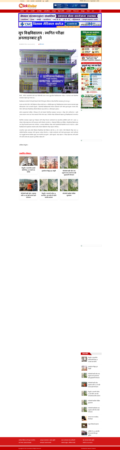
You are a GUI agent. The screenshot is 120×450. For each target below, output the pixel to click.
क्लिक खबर (41, 44)
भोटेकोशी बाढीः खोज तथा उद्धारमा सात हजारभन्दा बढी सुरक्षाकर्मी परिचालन (69, 173)
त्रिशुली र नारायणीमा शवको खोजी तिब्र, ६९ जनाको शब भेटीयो (28, 170)
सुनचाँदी (47, 1)
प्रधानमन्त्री (32, 1)
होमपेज (22, 11)
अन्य (93, 11)
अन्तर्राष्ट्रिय (39, 11)
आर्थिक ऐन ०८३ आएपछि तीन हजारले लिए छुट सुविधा (93, 433)
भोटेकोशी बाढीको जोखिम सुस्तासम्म (69, 194)
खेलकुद (83, 11)
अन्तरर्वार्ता (68, 11)
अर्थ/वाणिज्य (47, 11)
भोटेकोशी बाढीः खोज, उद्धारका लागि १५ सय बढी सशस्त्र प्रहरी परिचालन (28, 195)
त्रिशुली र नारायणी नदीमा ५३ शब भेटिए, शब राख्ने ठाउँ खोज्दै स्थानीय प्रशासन (48, 195)
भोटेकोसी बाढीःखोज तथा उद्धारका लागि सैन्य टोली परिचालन (94, 410)
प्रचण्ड (28, 1)
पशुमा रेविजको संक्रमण (93, 424)
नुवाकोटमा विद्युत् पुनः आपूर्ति (49, 171)
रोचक (88, 11)
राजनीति (33, 11)
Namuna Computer (92, 448)
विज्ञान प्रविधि (61, 11)
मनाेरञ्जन (54, 11)
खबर (27, 11)
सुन (43, 1)
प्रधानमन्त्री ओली (38, 1)
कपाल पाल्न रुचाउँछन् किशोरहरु (93, 418)
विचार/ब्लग (76, 11)
